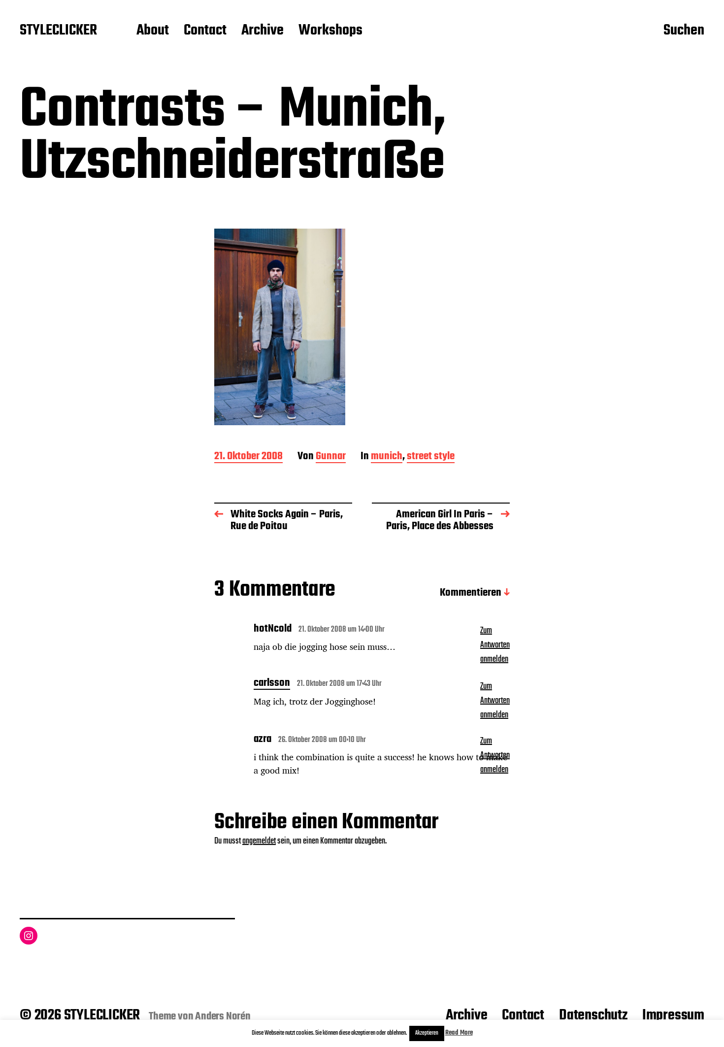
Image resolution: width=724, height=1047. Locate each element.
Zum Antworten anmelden (495, 645)
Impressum (673, 1015)
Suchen (683, 31)
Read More (459, 1033)
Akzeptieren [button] (426, 1033)
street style (431, 457)
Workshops (330, 31)
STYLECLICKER (58, 31)
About (152, 31)
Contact (205, 31)
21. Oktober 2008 (248, 457)
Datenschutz (593, 1015)
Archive (262, 31)
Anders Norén (223, 1016)
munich (386, 457)
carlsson (272, 684)
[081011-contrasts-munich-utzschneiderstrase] (362, 327)
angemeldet (259, 841)
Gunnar (331, 457)
